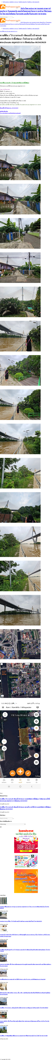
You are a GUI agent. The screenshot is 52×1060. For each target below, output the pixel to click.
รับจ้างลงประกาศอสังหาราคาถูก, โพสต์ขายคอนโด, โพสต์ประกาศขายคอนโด (21, 2)
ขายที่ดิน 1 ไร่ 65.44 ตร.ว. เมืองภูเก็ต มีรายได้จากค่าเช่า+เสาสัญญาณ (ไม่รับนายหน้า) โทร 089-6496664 (24, 1007)
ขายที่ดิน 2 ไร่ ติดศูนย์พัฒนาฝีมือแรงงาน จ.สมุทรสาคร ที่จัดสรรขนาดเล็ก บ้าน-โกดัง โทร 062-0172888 (23, 1035)
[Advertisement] (26, 1049)
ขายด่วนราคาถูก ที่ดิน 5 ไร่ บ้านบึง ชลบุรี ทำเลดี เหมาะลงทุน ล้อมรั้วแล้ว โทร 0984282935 (21, 921)
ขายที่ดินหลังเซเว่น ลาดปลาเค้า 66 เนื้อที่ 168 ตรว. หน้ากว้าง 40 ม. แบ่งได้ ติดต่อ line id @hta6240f (22, 979)
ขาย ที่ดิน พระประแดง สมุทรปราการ (8, 31)
